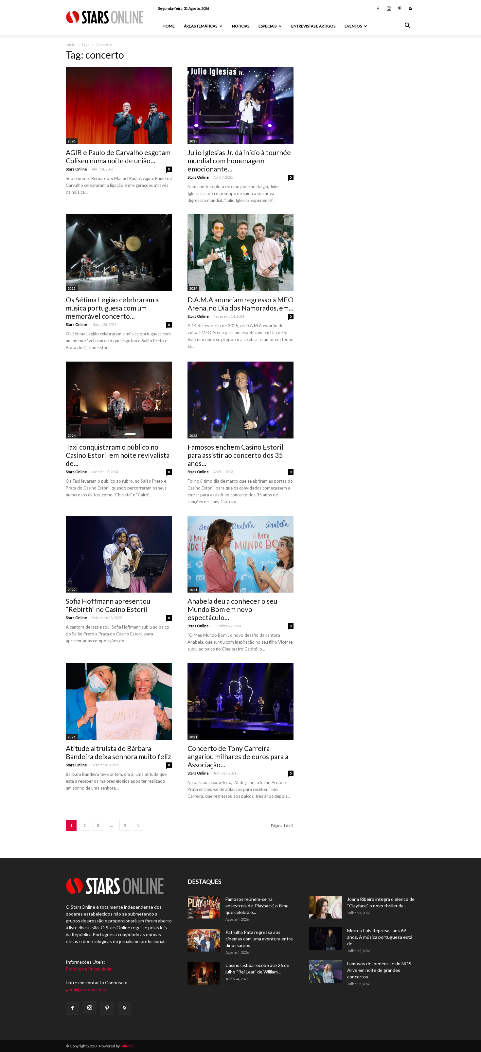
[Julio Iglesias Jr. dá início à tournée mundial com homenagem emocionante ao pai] (240, 105)
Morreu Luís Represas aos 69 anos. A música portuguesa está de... (379, 937)
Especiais (267, 26)
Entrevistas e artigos (313, 26)
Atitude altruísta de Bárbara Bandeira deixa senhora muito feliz (118, 752)
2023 (193, 435)
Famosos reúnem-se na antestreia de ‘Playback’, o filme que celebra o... (257, 905)
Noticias (240, 26)
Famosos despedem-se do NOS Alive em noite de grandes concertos (379, 970)
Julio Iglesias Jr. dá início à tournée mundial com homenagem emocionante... (239, 160)
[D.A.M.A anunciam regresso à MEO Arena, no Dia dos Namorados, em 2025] (240, 252)
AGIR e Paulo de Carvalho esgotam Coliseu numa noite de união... (118, 156)
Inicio (70, 44)
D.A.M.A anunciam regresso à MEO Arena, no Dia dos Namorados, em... (240, 303)
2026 (72, 141)
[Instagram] (389, 8)
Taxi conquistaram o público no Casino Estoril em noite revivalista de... (117, 455)
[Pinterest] (399, 8)
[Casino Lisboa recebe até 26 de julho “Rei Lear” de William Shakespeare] (203, 973)
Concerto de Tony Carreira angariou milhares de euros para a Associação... (237, 756)
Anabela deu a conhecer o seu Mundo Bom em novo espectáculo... (232, 609)
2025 (193, 141)
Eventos (353, 26)
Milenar (127, 1045)
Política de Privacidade (89, 969)
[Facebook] (378, 8)
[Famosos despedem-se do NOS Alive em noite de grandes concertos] (325, 971)
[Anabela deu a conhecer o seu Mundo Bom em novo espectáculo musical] (240, 554)
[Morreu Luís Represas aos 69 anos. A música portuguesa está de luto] (325, 938)
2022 (72, 590)
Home (169, 26)
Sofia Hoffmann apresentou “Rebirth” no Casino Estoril (108, 605)
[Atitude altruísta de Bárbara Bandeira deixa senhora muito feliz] (119, 701)
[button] (407, 26)
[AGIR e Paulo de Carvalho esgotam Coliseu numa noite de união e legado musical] (119, 105)
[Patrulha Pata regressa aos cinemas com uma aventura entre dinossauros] (203, 940)
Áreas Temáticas (200, 26)
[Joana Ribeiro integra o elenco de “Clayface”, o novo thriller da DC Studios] (325, 907)
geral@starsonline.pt (87, 989)
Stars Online (76, 169)
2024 (193, 288)
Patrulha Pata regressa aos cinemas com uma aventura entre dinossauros (259, 938)
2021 (193, 590)
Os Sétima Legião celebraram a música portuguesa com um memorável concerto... (112, 307)
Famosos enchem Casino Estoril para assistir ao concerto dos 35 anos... (235, 455)
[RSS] (410, 8)
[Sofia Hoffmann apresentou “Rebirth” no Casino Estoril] (119, 554)
